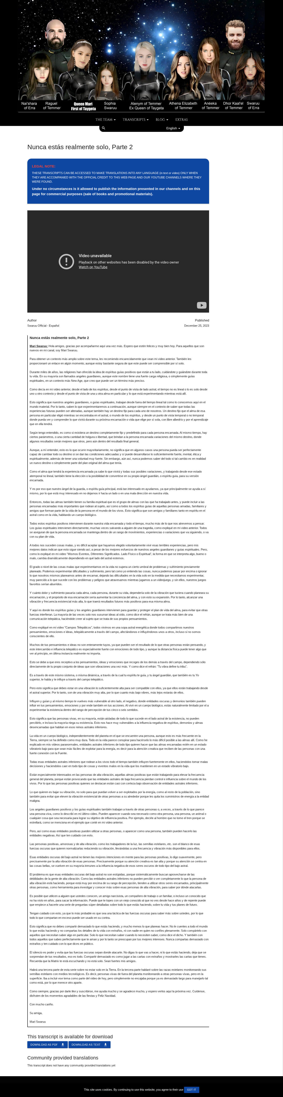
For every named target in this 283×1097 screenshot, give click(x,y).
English (171, 128)
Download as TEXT (89, 1045)
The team (103, 120)
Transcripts (134, 120)
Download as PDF (47, 1045)
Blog (160, 120)
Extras (181, 120)
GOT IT (191, 1089)
